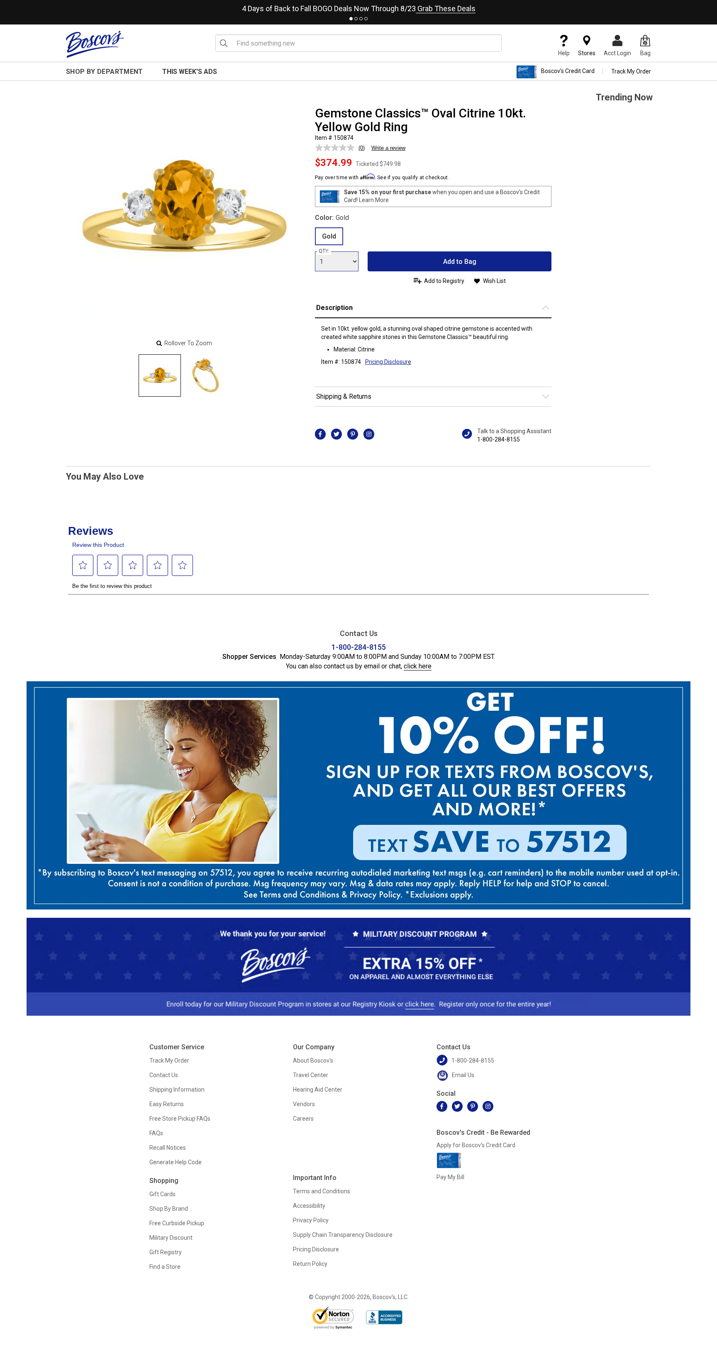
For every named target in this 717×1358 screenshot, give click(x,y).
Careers (303, 1118)
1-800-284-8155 (498, 439)
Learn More (374, 200)
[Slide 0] (159, 375)
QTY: (324, 251)
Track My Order (631, 71)
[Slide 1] (205, 375)
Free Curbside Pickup (176, 1223)
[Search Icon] (223, 43)
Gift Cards (162, 1194)
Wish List (494, 281)
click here (418, 666)
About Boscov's (313, 1060)
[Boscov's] (95, 44)
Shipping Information (177, 1089)
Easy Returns (166, 1104)
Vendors (304, 1104)
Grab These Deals (446, 8)
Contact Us (163, 1075)
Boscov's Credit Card (568, 71)
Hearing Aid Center (317, 1089)
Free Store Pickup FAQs (179, 1118)
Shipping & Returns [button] (343, 396)
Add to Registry (444, 281)
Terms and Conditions (321, 1191)
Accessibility (309, 1205)
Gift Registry (165, 1252)
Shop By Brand (168, 1208)
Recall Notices (167, 1147)
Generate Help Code (175, 1162)
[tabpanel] (358, 7)
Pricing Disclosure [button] (388, 361)
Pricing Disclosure (316, 1249)
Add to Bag (459, 262)
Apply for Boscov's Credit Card (476, 1145)
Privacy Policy (311, 1220)
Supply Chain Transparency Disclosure (343, 1234)
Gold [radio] (329, 236)
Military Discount (171, 1237)
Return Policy (310, 1263)
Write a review (388, 148)
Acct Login (617, 53)
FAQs (156, 1133)
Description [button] (334, 308)
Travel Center (310, 1075)
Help (564, 53)
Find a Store (164, 1266)
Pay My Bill (450, 1177)
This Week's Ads (189, 72)
